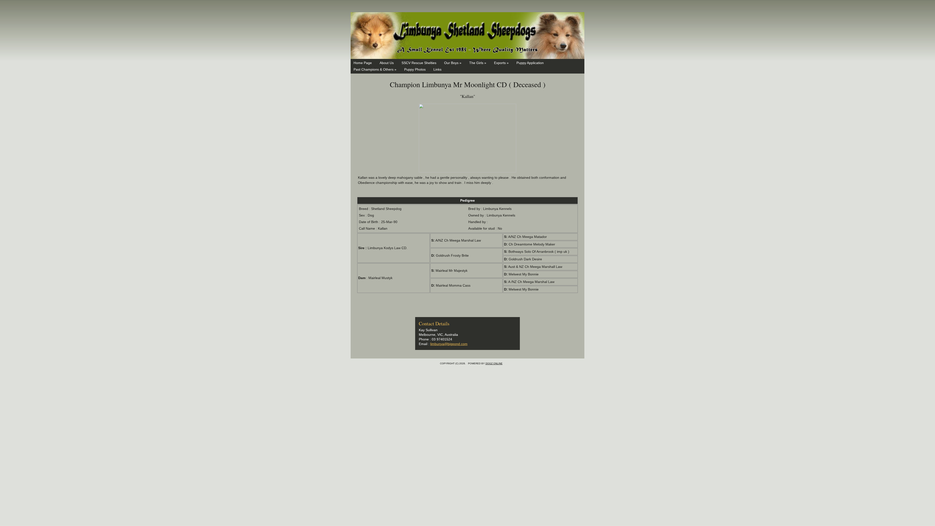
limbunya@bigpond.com (449, 344)
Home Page (363, 63)
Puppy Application (530, 63)
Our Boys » (452, 63)
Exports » (501, 63)
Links (437, 69)
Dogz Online (494, 363)
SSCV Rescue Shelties (419, 63)
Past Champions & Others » (375, 69)
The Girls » (477, 63)
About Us (387, 63)
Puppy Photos (415, 69)
